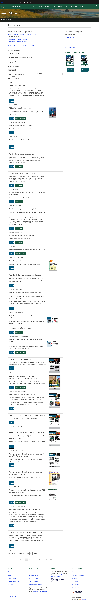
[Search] (97, 6)
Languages (11, 62)
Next (51, 559)
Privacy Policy (75, 584)
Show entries (13, 78)
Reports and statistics (70, 47)
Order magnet (18, 332)
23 (46, 559)
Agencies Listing (76, 578)
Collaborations (23, 6)
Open (11, 101)
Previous (21, 559)
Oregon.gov (75, 572)
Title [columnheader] (10, 82)
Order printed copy (20, 118)
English (70, 70)
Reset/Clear (12, 70)
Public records (12, 578)
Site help (10, 584)
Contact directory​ (35, 575)
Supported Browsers (77, 588)
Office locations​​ (34, 581)
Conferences (32, 6)
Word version (18, 166)
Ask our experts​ (33, 572)
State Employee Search (78, 575)
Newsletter (67, 44)
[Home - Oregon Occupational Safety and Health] (1, 19)
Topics (10, 66)
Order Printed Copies (70, 34)
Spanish (84, 70)
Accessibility (75, 581)
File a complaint (33, 578)
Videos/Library (73, 6)
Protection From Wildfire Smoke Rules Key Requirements (23, 34)
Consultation (40, 6)
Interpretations (68, 41)
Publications (60, 6)
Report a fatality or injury (35, 584)
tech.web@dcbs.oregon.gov (40, 591)
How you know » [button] (28, 2)
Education (48, 6)
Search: (40, 74)
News (53, 6)
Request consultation (13, 581)
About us (10, 572)
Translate (83, 599)
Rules (66, 6)
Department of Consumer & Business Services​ (59, 575)
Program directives (69, 37)
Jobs (9, 575)
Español (81, 6)
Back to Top (12, 596)
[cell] (27, 95)
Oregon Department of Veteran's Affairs (77, 592)
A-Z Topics (15, 6)
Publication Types (13, 57)
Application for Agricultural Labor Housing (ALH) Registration (23, 46)
